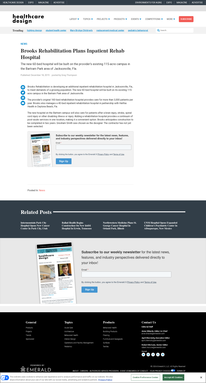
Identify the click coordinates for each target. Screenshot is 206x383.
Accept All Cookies (173, 377)
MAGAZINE (43, 3)
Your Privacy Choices (160, 371)
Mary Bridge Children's (81, 30)
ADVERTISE (59, 3)
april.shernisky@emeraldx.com (154, 340)
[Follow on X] (158, 354)
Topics (86, 19)
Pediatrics (68, 347)
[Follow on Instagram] (148, 354)
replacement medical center (110, 30)
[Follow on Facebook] (153, 354)
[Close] (201, 377)
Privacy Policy (105, 380)
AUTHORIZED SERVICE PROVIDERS (104, 371)
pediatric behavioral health (141, 30)
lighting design (34, 30)
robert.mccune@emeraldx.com (154, 347)
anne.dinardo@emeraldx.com (153, 334)
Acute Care (68, 328)
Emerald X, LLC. (163, 366)
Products (119, 19)
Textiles (106, 347)
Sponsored (30, 339)
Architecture (69, 332)
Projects (102, 19)
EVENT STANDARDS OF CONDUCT (134, 371)
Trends (28, 335)
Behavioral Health (71, 335)
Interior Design (70, 339)
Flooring (106, 335)
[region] (103, 377)
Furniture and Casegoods (113, 339)
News (24, 43)
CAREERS (84, 371)
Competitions (152, 19)
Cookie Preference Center (145, 377)
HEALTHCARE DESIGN (13, 3)
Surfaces (106, 343)
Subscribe (186, 19)
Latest (73, 19)
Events (135, 19)
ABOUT (76, 371)
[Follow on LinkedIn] (143, 354)
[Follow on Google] (163, 354)
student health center (56, 30)
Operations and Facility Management (78, 343)
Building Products (110, 332)
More (170, 19)
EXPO (31, 3)
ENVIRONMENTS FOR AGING (148, 3)
